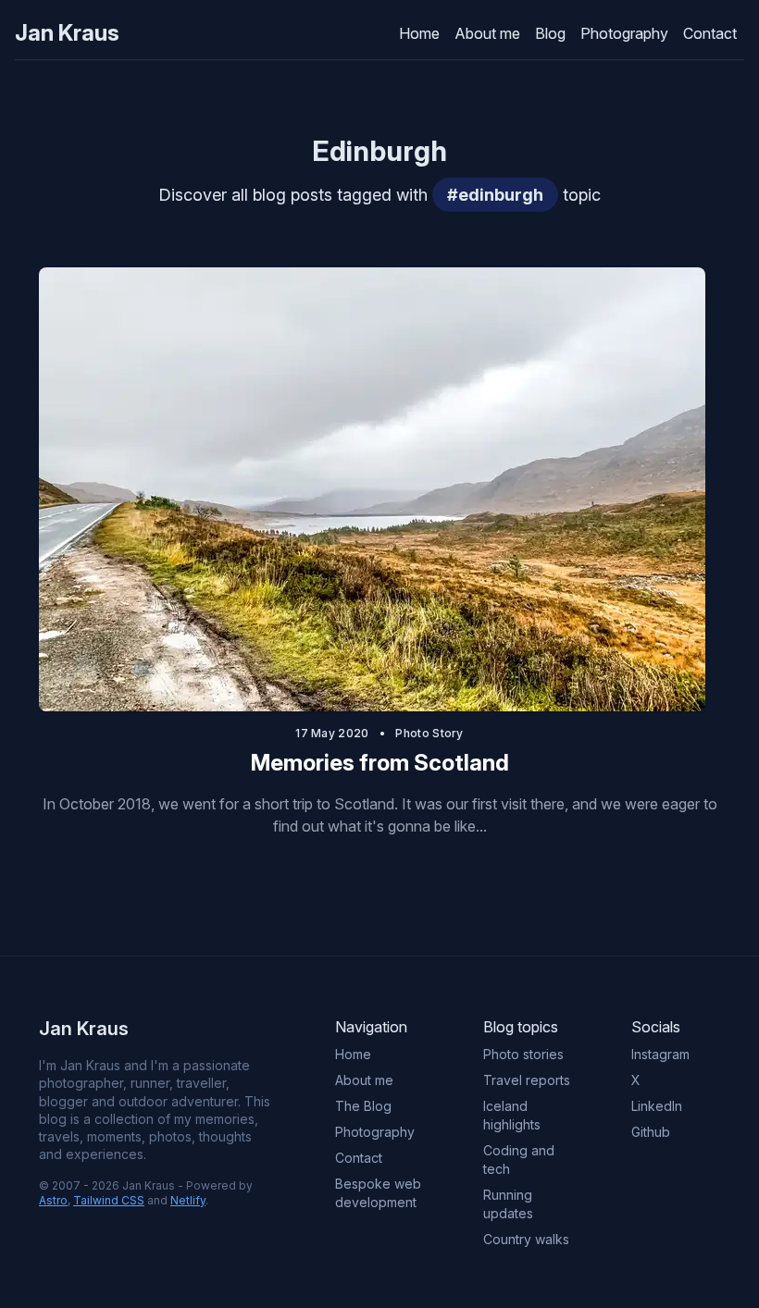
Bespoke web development (378, 1193)
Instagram (660, 1054)
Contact (710, 33)
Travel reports (526, 1080)
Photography (624, 33)
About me (487, 33)
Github (650, 1132)
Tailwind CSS (108, 1200)
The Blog (363, 1106)
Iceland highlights (512, 1115)
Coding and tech (518, 1159)
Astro (53, 1200)
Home (419, 33)
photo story (429, 733)
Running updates (508, 1204)
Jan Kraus (67, 32)
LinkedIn (656, 1106)
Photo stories (523, 1054)
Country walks (526, 1239)
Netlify (187, 1200)
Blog (550, 33)
